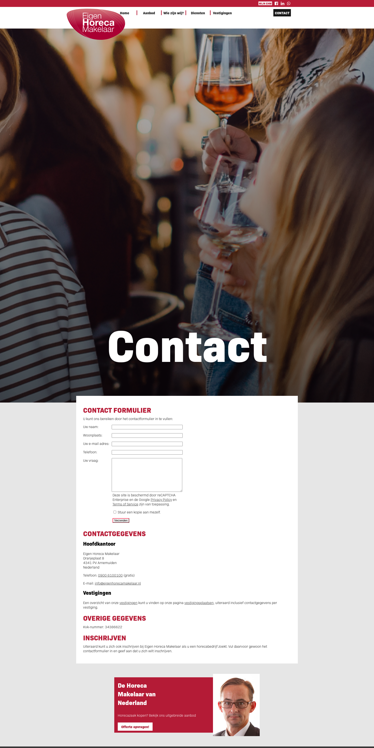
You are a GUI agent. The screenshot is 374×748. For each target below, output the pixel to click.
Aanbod (149, 12)
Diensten (198, 12)
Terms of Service (125, 504)
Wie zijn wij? (173, 12)
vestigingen (128, 602)
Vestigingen (222, 12)
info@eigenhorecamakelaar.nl (118, 583)
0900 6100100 (110, 575)
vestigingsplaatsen (199, 602)
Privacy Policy (161, 499)
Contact (282, 12)
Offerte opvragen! (135, 726)
